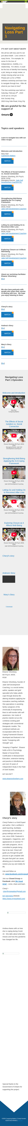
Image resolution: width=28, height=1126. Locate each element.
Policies (20, 1120)
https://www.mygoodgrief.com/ (13, 899)
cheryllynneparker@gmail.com (14, 891)
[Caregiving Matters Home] (9, 2)
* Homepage (9, 606)
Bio (3, 279)
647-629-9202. (7, 896)
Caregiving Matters (8, 156)
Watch (7, 161)
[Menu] (26, 2)
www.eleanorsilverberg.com (12, 779)
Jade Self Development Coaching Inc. (12, 181)
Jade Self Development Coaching (13, 209)
